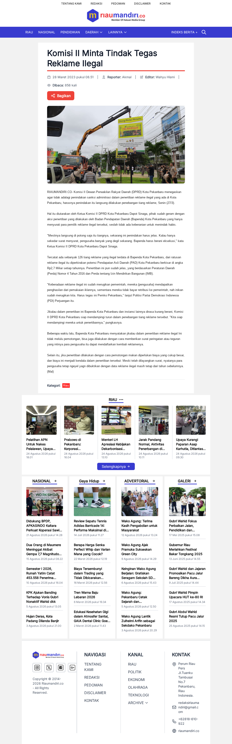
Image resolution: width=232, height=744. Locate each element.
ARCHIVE (136, 702)
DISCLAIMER (142, 2)
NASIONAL (46, 32)
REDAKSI (96, 2)
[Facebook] (60, 667)
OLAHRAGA (138, 687)
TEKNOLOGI (138, 695)
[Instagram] (37, 667)
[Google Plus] (72, 667)
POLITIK (135, 672)
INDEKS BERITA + (184, 32)
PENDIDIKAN (70, 32)
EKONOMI (136, 679)
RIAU (29, 32)
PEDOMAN (118, 2)
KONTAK (165, 2)
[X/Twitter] (48, 667)
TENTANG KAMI (71, 2)
